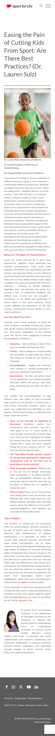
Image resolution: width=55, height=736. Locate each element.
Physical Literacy (35, 698)
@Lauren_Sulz (25, 600)
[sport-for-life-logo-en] (23, 6)
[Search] (39, 6)
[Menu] (46, 6)
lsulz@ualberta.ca (19, 597)
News (46, 705)
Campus (20, 705)
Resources (30, 705)
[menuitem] (39, 6)
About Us (9, 698)
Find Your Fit (10, 705)
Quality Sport (20, 698)
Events (39, 705)
